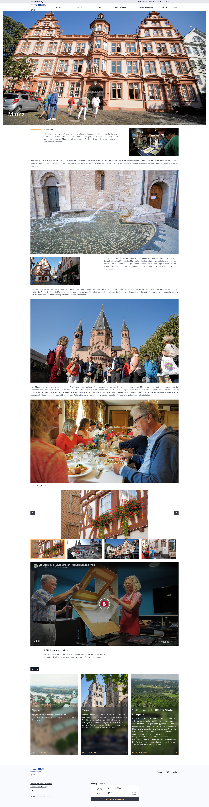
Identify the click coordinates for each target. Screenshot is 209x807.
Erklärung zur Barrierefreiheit (41, 784)
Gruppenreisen (146, 7)
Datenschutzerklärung (38, 787)
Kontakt (155, 2)
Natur (58, 7)
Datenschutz (163, 2)
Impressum (173, 2)
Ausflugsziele (120, 7)
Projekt (159, 772)
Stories (98, 7)
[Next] (176, 513)
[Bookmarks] (167, 7)
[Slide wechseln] (32, 669)
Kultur (78, 7)
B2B (149, 2)
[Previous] (32, 513)
